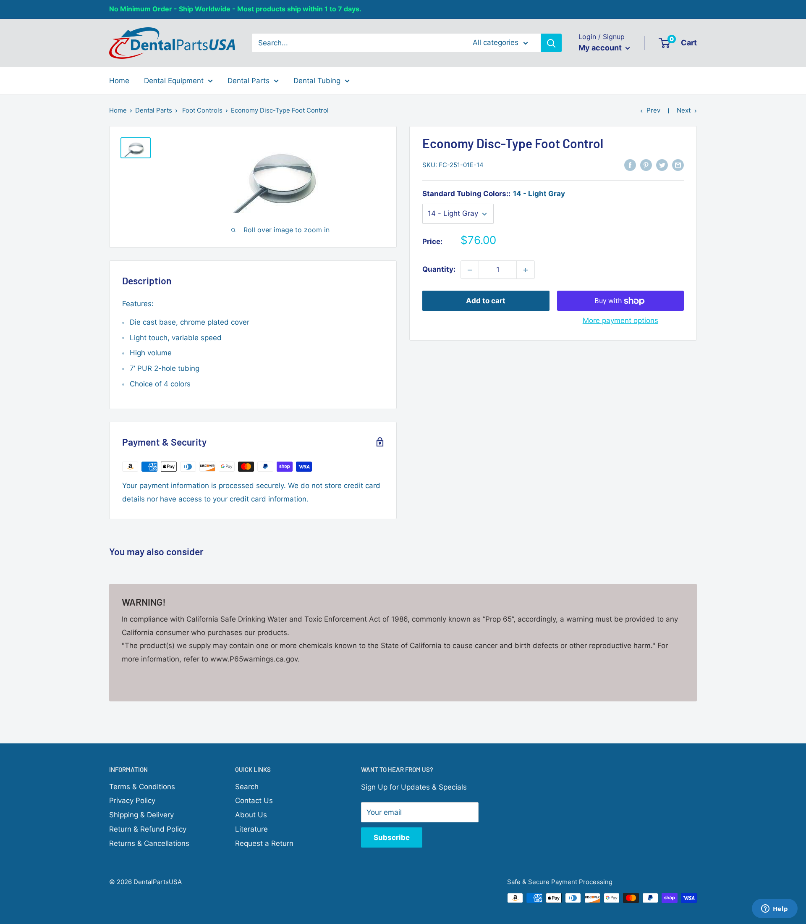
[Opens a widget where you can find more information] (774, 909)
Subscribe (392, 837)
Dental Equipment (174, 80)
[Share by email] (678, 164)
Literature (251, 829)
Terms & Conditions (142, 786)
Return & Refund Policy (147, 829)
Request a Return (264, 843)
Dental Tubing (316, 80)
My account (600, 47)
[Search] (551, 43)
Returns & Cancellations (149, 843)
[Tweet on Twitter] (662, 164)
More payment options (620, 321)
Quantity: (438, 269)
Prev (653, 110)
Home (119, 80)
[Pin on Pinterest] (646, 164)
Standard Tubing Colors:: (493, 194)
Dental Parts (249, 80)
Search (247, 786)
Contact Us (254, 800)
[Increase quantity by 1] (525, 270)
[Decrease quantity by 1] (470, 270)
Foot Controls (202, 110)
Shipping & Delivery (141, 815)
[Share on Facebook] (630, 164)
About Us (251, 815)
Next (684, 110)
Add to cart (485, 301)
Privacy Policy (132, 800)
